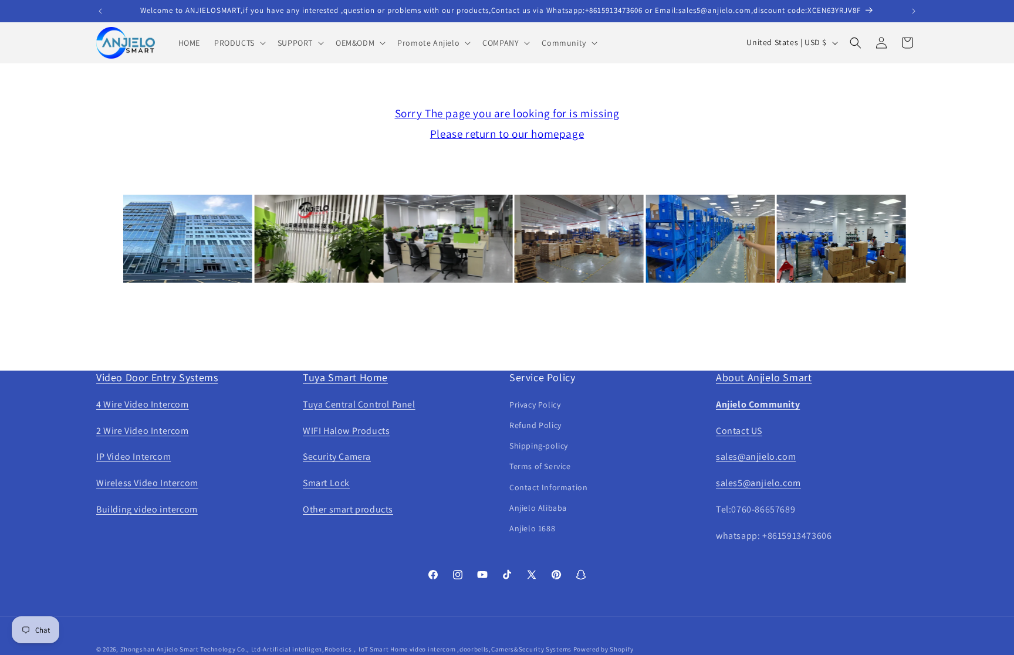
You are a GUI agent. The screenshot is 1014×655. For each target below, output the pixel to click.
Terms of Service (540, 466)
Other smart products (348, 509)
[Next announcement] (914, 11)
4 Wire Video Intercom (142, 404)
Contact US (739, 431)
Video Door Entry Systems (157, 377)
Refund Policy (535, 425)
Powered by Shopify (603, 649)
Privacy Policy (534, 404)
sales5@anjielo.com (758, 483)
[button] (239, 42)
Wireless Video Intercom (147, 483)
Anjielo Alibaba (538, 508)
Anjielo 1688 (532, 528)
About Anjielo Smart (764, 377)
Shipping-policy (538, 445)
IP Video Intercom (133, 456)
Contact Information (548, 487)
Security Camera (337, 456)
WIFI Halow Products (346, 431)
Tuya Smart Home (345, 377)
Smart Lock (326, 483)
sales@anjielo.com (756, 456)
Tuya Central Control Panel (359, 404)
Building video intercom (147, 509)
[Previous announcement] (100, 11)
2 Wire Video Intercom (142, 431)
